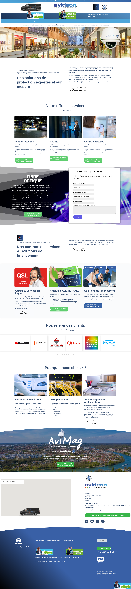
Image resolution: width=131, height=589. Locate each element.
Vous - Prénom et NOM (79, 183)
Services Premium (80, 25)
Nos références (93, 25)
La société (104, 25)
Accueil (26, 25)
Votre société (76, 187)
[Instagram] (97, 521)
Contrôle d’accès (58, 25)
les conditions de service (101, 574)
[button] (57, 354)
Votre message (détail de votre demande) (84, 205)
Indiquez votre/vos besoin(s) (80, 175)
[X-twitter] (103, 521)
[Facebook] (92, 521)
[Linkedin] (86, 521)
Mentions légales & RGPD (22, 547)
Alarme (47, 25)
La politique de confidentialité (110, 573)
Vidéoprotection (36, 25)
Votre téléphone (77, 201)
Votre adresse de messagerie (81, 196)
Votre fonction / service (79, 192)
